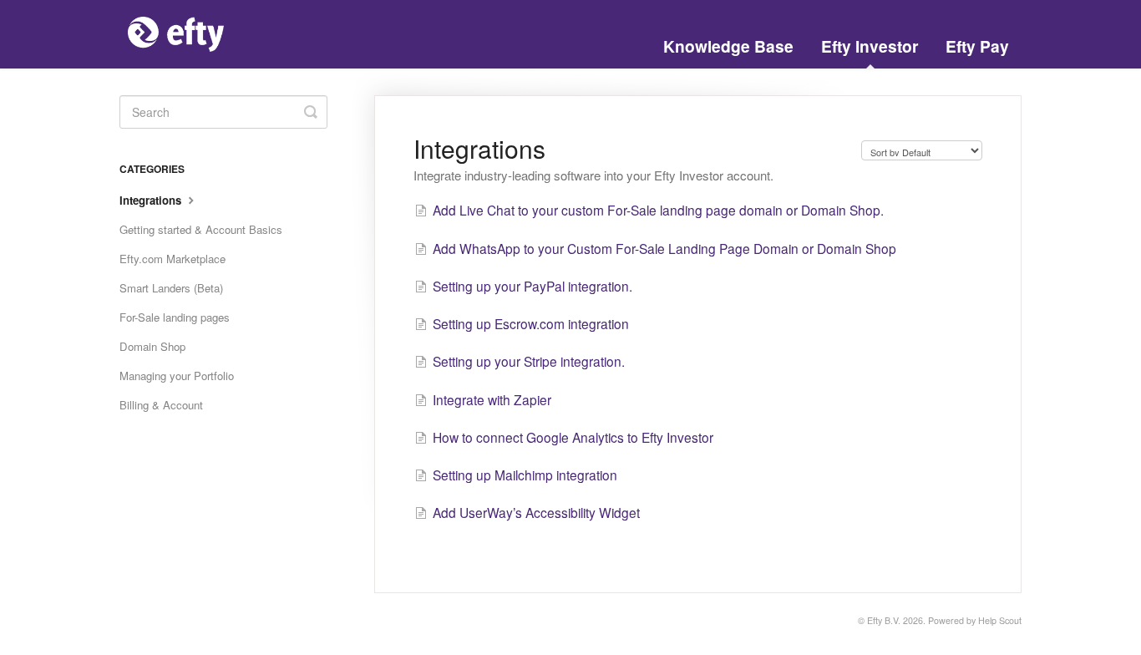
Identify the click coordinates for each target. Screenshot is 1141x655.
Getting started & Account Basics (200, 229)
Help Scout (1000, 620)
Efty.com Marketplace (172, 259)
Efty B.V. (883, 620)
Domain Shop (152, 346)
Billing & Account (161, 405)
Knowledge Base (728, 46)
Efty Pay (977, 46)
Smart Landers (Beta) (171, 288)
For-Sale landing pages (174, 317)
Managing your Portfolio (176, 375)
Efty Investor (869, 46)
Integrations (152, 200)
